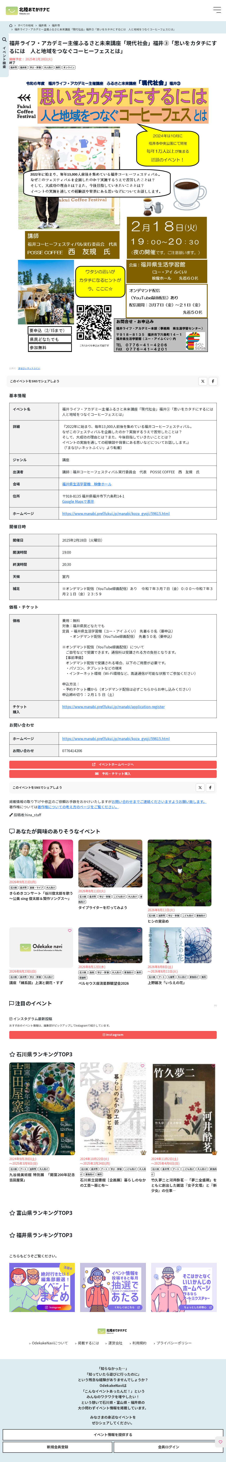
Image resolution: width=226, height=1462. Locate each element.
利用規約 (139, 1342)
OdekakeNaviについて (49, 1342)
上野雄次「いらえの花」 (167, 982)
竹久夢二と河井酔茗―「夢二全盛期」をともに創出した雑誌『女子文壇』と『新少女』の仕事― (184, 1185)
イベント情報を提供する (113, 1434)
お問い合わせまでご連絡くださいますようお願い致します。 (159, 801)
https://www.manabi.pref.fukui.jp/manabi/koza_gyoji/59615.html (116, 513)
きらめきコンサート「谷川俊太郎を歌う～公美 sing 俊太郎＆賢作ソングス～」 (41, 895)
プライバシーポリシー (174, 1342)
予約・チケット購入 (115, 773)
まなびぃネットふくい (29, 368)
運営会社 (114, 1342)
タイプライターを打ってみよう (102, 907)
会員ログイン (168, 1446)
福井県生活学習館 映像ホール (87, 484)
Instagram (114, 1034)
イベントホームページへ (114, 764)
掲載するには (88, 1342)
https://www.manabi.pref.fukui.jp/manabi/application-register (113, 706)
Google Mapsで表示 (78, 501)
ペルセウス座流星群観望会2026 (103, 983)
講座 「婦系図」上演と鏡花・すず (36, 982)
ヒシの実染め (158, 921)
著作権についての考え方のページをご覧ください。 (78, 806)
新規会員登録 (57, 1446)
